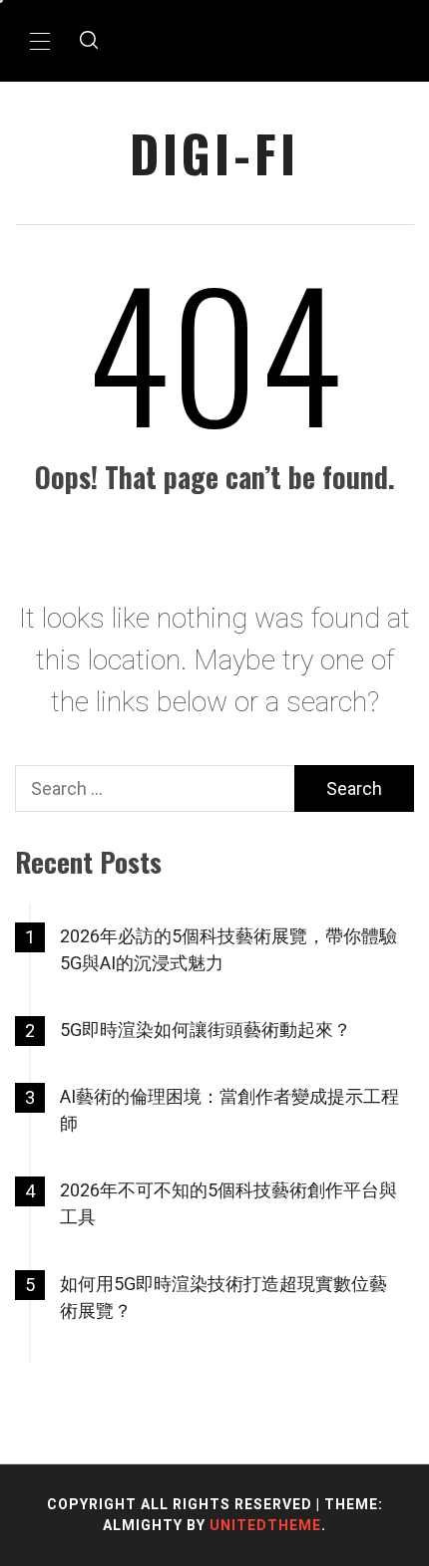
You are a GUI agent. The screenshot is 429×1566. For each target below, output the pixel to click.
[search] (89, 41)
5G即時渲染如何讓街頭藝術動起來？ (205, 1029)
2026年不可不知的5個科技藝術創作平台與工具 (228, 1203)
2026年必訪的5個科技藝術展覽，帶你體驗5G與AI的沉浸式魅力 (228, 949)
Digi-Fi (214, 153)
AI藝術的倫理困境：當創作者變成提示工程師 (229, 1110)
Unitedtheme (265, 1525)
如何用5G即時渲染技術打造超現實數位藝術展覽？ (223, 1297)
